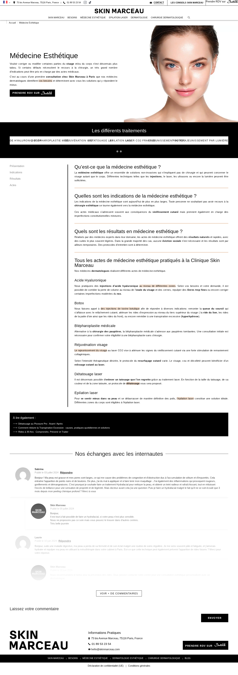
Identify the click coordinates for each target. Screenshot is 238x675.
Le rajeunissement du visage (90, 350)
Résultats (15, 178)
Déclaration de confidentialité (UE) (106, 665)
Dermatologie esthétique (127, 658)
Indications (16, 172)
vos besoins (45, 80)
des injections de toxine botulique (120, 308)
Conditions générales (139, 665)
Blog (188, 658)
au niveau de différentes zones (157, 286)
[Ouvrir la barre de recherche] (189, 17)
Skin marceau (56, 658)
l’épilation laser (185, 398)
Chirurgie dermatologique (164, 658)
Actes (13, 185)
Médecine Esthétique (95, 658)
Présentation (17, 166)
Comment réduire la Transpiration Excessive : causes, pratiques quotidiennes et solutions (64, 427)
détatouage (133, 383)
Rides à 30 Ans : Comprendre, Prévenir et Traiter (43, 431)
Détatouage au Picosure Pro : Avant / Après (40, 423)
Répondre (66, 472)
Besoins (73, 658)
